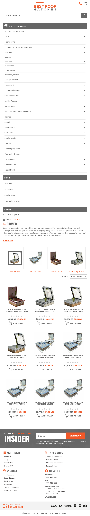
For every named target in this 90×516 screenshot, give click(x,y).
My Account (9, 475)
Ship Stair (8, 133)
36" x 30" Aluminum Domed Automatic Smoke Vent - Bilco (17, 310)
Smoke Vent (10, 70)
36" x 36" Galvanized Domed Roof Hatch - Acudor (45, 357)
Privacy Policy (51, 466)
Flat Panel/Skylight (12, 90)
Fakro (6, 36)
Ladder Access (10, 101)
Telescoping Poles (12, 148)
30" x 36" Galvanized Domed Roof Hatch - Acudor (73, 357)
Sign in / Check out (11, 487)
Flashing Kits (9, 42)
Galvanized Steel (11, 95)
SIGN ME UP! (76, 435)
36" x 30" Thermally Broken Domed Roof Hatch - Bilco (45, 310)
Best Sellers (9, 463)
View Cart (8, 484)
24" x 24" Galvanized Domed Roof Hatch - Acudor (73, 403)
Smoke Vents (10, 138)
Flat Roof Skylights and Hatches (18, 47)
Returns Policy (52, 460)
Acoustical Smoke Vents (14, 31)
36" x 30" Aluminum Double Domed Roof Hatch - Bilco (73, 310)
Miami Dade (9, 106)
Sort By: (65, 276)
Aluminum (8, 52)
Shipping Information (54, 463)
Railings (7, 117)
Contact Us (9, 466)
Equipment (9, 85)
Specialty (8, 143)
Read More (8, 240)
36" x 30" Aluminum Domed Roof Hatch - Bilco (16, 357)
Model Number (10, 170)
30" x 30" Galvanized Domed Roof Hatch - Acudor (17, 403)
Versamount (9, 159)
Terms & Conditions (54, 456)
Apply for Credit (10, 490)
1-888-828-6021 (51, 483)
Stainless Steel (10, 164)
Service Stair (9, 127)
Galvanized (9, 66)
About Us (8, 456)
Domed (7, 58)
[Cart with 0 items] (85, 3)
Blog (6, 460)
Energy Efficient (11, 80)
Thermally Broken (12, 74)
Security (8, 122)
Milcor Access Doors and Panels (18, 111)
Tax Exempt (9, 481)
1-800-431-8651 (51, 477)
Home (8, 220)
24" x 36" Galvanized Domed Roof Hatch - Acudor (45, 403)
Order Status (9, 478)
